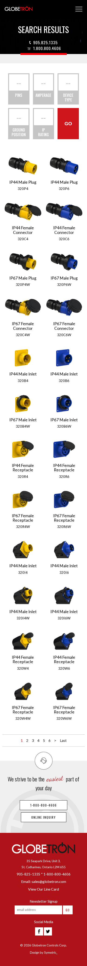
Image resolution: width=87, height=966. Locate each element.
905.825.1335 (45, 42)
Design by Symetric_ (43, 952)
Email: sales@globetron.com (43, 881)
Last (63, 740)
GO (68, 123)
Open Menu (78, 9)
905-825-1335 (28, 874)
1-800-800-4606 (43, 805)
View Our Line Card (43, 889)
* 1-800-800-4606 (56, 874)
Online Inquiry (43, 817)
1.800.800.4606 (44, 48)
